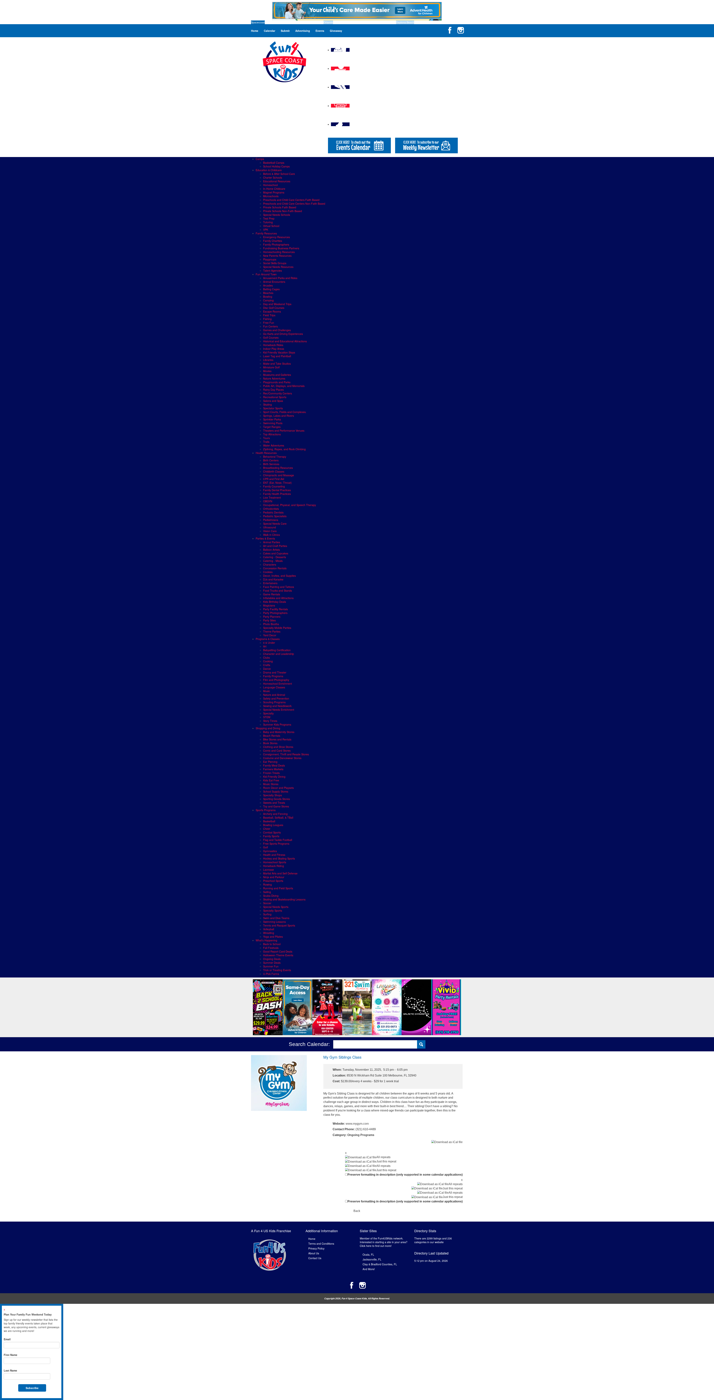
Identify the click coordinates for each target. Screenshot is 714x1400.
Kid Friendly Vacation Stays (279, 352)
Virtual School (271, 226)
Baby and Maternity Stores (278, 732)
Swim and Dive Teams (276, 918)
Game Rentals (271, 594)
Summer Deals (272, 962)
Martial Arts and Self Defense (280, 873)
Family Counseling (274, 486)
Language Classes (274, 687)
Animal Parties (271, 542)
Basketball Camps (273, 162)
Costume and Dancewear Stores (282, 758)
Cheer (266, 829)
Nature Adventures (274, 378)
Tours (266, 438)
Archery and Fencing (275, 814)
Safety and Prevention (276, 698)
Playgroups (269, 259)
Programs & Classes (268, 639)
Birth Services (271, 464)
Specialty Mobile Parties (277, 628)
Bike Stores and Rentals (277, 739)
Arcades (268, 285)
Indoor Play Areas (273, 349)
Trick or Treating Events (277, 970)
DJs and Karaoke (273, 579)
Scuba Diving (271, 895)
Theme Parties (271, 631)
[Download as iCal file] (447, 1142)
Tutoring (268, 222)
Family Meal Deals (274, 765)
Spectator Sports (273, 408)
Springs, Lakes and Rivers (278, 415)
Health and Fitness (274, 855)
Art (264, 646)
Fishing (267, 319)
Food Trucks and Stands (277, 590)
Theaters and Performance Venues (283, 430)
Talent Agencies (272, 270)
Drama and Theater (274, 672)
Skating (267, 404)
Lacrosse (268, 869)
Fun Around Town (266, 274)
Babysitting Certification (277, 650)
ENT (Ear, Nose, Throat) (277, 482)
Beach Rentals (271, 735)
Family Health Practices (277, 494)
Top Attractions (272, 434)
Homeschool (270, 185)
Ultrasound (269, 527)
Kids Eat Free (271, 780)
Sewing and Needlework (277, 706)
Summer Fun (271, 966)
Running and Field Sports (278, 888)
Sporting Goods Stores (276, 799)
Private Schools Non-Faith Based (282, 211)
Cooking (268, 661)
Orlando (328, 22)
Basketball (269, 821)
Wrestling (268, 933)
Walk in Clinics (271, 535)
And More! (369, 1269)
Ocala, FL (368, 1254)
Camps (260, 159)
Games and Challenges (277, 330)
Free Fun (268, 322)
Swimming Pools (272, 423)
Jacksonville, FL (372, 1259)
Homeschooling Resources (279, 252)
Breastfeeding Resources (278, 468)
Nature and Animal (274, 695)
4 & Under (269, 642)
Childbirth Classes (273, 471)
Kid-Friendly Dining (274, 776)
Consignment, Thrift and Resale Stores (286, 754)
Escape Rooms (272, 311)
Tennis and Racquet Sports (279, 925)
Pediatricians (270, 520)
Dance (267, 669)
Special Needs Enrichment (278, 709)
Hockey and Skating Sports (279, 858)
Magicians (269, 605)
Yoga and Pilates (273, 936)
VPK (265, 229)
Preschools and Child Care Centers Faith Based (291, 200)
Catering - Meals (273, 561)
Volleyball (268, 929)
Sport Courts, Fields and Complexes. (284, 412)
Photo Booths (271, 624)
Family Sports (271, 836)
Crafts (266, 665)
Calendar (269, 31)
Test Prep (268, 218)
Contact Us (314, 1258)
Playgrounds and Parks (276, 382)
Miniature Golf (271, 367)
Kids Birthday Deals (274, 602)
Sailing (267, 892)
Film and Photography (276, 680)
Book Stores (270, 743)
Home (254, 31)
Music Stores (270, 784)
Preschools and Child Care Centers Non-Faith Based (294, 203)
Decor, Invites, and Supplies (279, 575)
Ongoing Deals (272, 959)
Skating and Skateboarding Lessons (284, 899)
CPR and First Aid (273, 479)
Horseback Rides (273, 345)
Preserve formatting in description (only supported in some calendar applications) (405, 1174)
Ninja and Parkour (273, 877)
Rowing (267, 884)
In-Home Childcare (274, 189)
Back (356, 1210)
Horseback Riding (273, 866)
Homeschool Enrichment (277, 683)
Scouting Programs (274, 702)
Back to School (272, 944)
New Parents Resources (277, 255)
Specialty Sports (272, 910)
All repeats (383, 1157)
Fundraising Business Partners (281, 248)
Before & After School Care (279, 174)
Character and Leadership (278, 654)
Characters (269, 564)
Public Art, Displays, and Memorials (284, 386)
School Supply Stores (275, 791)
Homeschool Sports (274, 862)
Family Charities (272, 241)
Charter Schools (272, 177)
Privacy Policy (316, 1248)
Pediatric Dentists (273, 512)
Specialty (268, 713)
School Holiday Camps (276, 166)
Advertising (302, 31)
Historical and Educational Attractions (285, 341)
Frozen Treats (271, 773)
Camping (268, 300)
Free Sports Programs (276, 843)
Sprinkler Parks (272, 419)
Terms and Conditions (321, 1243)
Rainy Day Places (273, 389)
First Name (10, 1355)
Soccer (267, 903)
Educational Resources (276, 181)
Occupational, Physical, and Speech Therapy (289, 505)
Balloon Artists (271, 549)
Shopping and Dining (268, 728)
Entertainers (270, 583)
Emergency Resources (276, 237)
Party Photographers (275, 613)
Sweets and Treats (274, 802)
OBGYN (267, 501)
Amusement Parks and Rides (280, 278)
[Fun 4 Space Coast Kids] (284, 61)
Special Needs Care (275, 523)
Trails (266, 442)
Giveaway (336, 31)
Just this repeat (386, 1161)
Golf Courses (271, 337)
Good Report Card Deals (277, 951)
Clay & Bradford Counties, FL (380, 1264)
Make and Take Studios (277, 363)
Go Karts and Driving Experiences (283, 334)
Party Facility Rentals (275, 609)
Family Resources (266, 233)
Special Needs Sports (275, 907)
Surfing (267, 914)
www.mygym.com (357, 1123)
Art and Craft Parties (275, 546)
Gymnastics (270, 851)
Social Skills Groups (274, 263)
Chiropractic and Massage (278, 475)
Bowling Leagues (273, 825)
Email (7, 1339)
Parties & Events (265, 538)
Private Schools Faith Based (279, 207)
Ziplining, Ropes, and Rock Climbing (284, 449)
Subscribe (32, 1388)
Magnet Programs (273, 192)
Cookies (268, 572)
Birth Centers (271, 460)
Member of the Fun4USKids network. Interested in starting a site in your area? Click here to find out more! (383, 1242)
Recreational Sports (274, 397)
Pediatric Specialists (275, 516)
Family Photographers (276, 244)
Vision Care (270, 531)
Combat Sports (272, 832)
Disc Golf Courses (273, 308)
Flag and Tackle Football (277, 840)
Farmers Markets (273, 769)
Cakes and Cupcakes (275, 553)
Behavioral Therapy (274, 456)
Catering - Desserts (274, 557)
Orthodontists (271, 509)
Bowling (267, 296)
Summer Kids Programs (277, 724)
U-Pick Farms (271, 974)
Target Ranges (272, 427)
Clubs (266, 657)
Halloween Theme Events (278, 955)
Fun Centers (270, 326)
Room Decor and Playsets (278, 788)
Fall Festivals (271, 948)
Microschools (271, 196)
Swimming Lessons (274, 922)
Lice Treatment (272, 497)
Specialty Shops (272, 795)
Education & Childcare (269, 170)
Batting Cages (271, 289)
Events (320, 31)
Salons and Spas (273, 401)
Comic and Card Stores (277, 750)
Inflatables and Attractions (278, 598)
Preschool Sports (273, 881)
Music (266, 691)
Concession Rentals (275, 568)
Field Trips (269, 315)
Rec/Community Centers (277, 393)
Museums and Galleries (277, 375)
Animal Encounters (274, 282)
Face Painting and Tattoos (278, 587)
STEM (266, 717)
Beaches (268, 293)
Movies (267, 371)
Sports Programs (266, 810)
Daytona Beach (405, 22)
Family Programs (273, 676)
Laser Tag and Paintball (277, 356)
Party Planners (271, 616)
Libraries (268, 360)
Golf (265, 847)
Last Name (10, 1370)
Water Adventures (273, 445)
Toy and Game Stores (276, 806)
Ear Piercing (270, 762)
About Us (313, 1253)
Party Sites (269, 620)
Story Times (270, 721)
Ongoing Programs (360, 1135)
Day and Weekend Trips (277, 304)
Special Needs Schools (276, 215)
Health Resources (266, 453)
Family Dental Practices (277, 490)
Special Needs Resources (278, 267)
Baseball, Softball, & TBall (278, 817)
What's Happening (266, 940)
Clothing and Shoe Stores (278, 747)
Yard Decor (269, 635)
